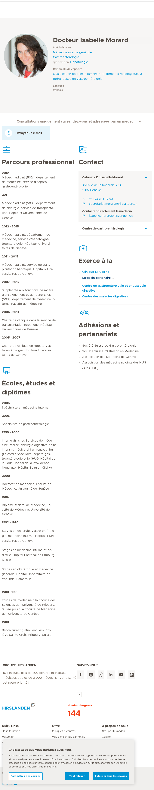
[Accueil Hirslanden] (35, 708)
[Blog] (131, 674)
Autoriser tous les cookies (111, 776)
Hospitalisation (11, 731)
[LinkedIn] (111, 674)
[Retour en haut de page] (79, 694)
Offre (56, 726)
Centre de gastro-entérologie (103, 228)
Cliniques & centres (63, 731)
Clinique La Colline (95, 271)
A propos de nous (115, 726)
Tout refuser (77, 776)
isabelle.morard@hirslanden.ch (111, 215)
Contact (7, 784)
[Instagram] (91, 674)
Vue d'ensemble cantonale (68, 737)
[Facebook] (80, 674)
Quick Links (10, 726)
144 (74, 713)
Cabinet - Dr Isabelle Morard (102, 177)
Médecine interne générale (72, 52)
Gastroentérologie (66, 57)
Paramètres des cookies (26, 776)
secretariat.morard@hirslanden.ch (113, 203)
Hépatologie (79, 62)
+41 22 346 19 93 (101, 198)
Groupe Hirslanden (113, 731)
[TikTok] (101, 674)
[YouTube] (121, 674)
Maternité (8, 737)
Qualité (106, 737)
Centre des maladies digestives (105, 296)
